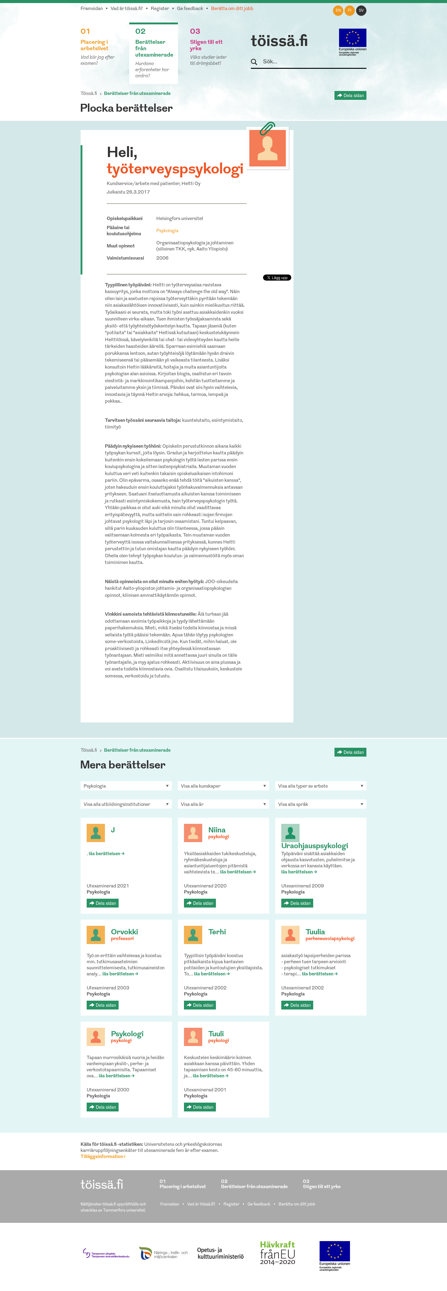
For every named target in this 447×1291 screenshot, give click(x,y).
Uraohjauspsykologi (314, 846)
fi (350, 10)
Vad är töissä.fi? (127, 9)
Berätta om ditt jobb (232, 9)
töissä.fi (279, 42)
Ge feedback (190, 9)
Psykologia (167, 231)
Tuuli (216, 1034)
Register (160, 9)
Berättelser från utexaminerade (137, 94)
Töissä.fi (89, 94)
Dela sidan (354, 95)
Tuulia (315, 932)
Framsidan (92, 9)
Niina (217, 830)
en (338, 10)
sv (361, 10)
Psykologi (127, 1034)
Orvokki (124, 932)
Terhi (217, 932)
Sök (257, 62)
